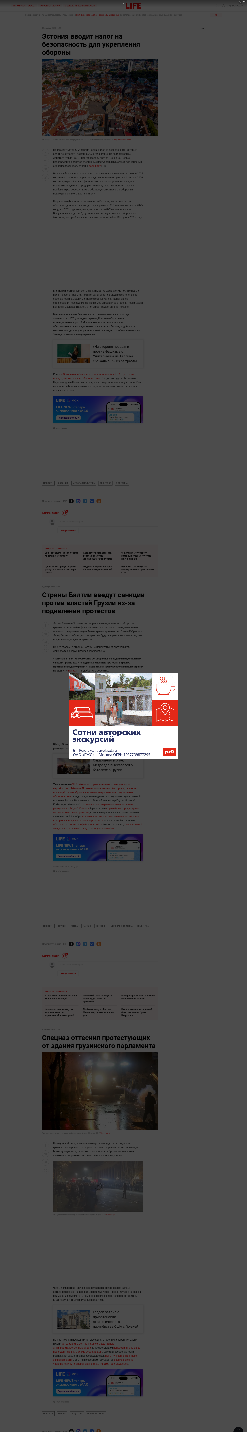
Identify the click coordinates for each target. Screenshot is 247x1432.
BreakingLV (110, 1214)
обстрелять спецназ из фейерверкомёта (77, 824)
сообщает (95, 166)
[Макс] (78, 501)
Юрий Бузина (61, 428)
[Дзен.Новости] (71, 501)
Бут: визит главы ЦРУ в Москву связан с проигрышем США (137, 569)
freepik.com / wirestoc (122, 139)
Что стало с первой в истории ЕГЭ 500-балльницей (61, 997)
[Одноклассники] (99, 501)
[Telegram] (85, 501)
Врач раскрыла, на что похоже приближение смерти (61, 554)
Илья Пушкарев (62, 1402)
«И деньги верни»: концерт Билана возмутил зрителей (97, 568)
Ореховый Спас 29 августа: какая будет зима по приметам (97, 998)
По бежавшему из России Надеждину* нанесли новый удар (98, 1012)
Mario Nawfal (105, 1133)
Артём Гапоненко (63, 871)
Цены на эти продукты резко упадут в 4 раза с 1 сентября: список (60, 569)
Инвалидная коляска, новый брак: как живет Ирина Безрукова (136, 1012)
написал (73, 670)
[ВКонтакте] (92, 501)
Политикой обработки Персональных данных (97, 14)
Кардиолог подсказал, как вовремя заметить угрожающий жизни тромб (97, 555)
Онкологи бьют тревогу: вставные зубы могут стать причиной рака (136, 555)
